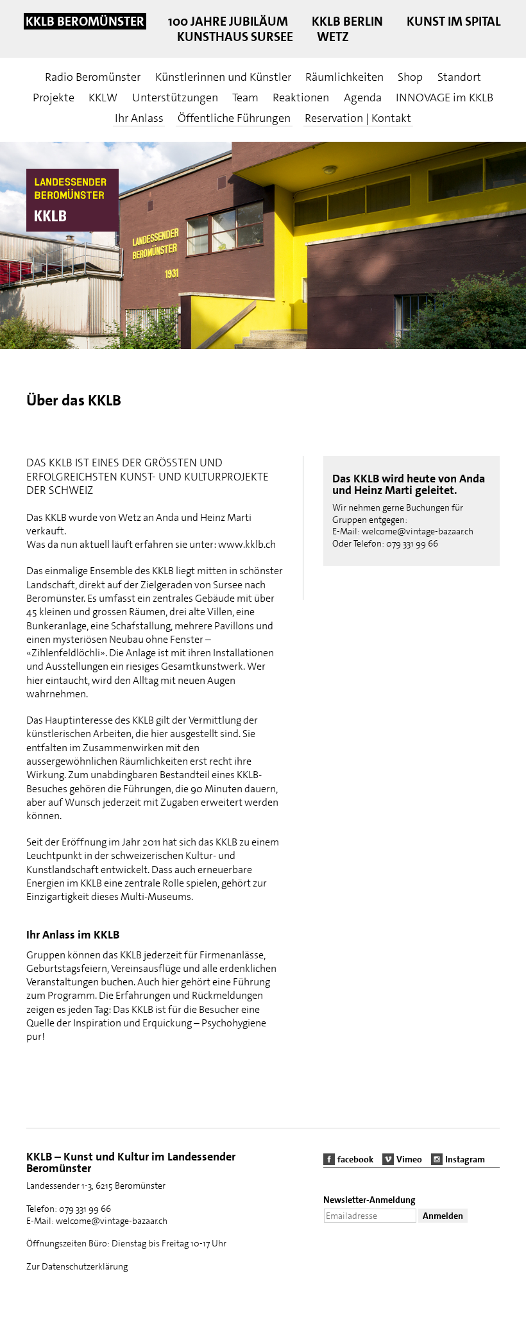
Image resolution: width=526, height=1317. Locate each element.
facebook (355, 1159)
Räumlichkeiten (344, 77)
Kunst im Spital (454, 21)
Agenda (363, 97)
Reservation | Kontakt (358, 118)
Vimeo (409, 1159)
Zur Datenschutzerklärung (77, 1266)
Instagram (465, 1159)
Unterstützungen (175, 97)
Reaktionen (301, 97)
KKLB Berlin (347, 21)
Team (245, 97)
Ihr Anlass (139, 118)
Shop (410, 77)
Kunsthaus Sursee (235, 36)
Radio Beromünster (92, 77)
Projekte (53, 97)
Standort (459, 77)
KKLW (103, 97)
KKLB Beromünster (85, 21)
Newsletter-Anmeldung (369, 1199)
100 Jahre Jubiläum (228, 21)
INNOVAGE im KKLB (444, 97)
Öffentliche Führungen (234, 118)
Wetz (333, 36)
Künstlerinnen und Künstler (223, 77)
